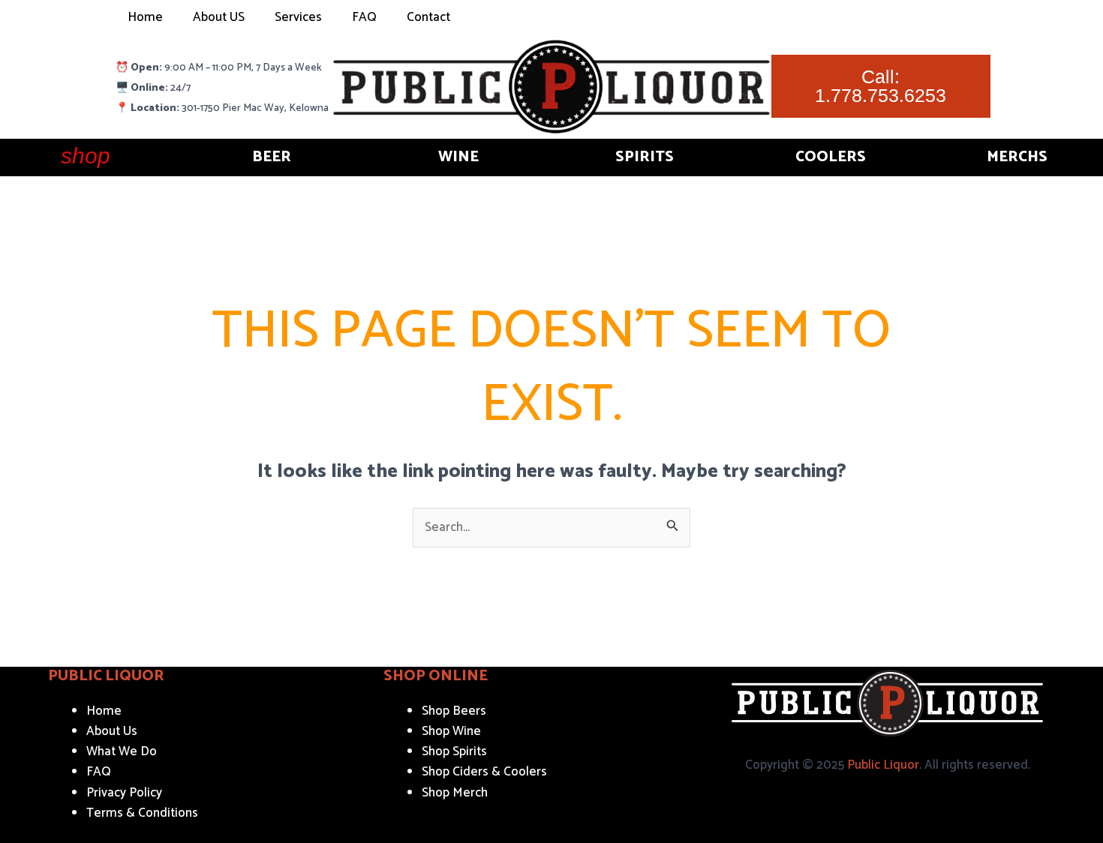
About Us (111, 731)
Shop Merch (455, 792)
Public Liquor (883, 765)
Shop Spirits (454, 751)
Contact (428, 17)
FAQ (364, 17)
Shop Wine (451, 731)
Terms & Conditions (142, 813)
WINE (458, 157)
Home (145, 17)
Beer (271, 157)
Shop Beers (454, 711)
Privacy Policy (124, 792)
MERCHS (1017, 157)
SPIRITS (644, 157)
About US (219, 17)
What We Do (121, 751)
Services (298, 17)
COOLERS (830, 157)
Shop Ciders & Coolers (484, 771)
